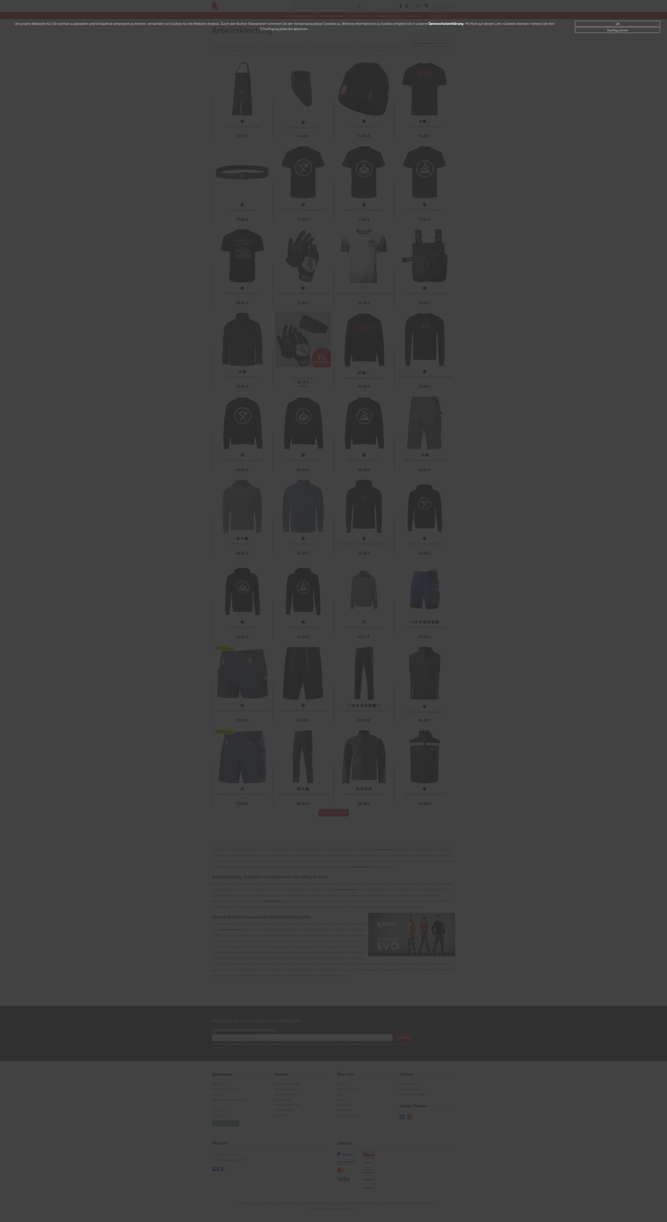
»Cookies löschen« (516, 23)
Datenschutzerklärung (446, 23)
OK (618, 24)
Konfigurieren (617, 30)
